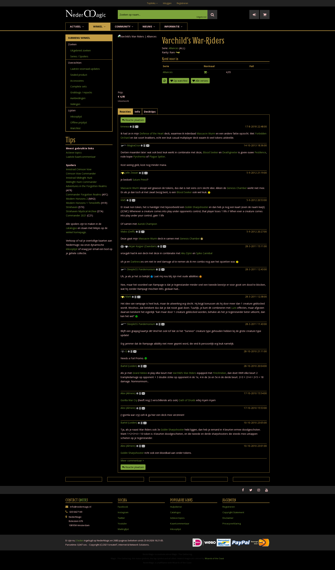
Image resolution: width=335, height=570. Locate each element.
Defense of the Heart (152, 133)
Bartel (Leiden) (129, 366)
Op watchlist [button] (180, 80)
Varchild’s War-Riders (184, 373)
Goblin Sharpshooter (196, 207)
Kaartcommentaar (179, 523)
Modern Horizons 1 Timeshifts (83, 203)
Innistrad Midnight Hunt (79, 177)
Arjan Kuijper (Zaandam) (143, 246)
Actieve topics (74, 152)
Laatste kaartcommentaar (81, 156)
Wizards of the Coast (214, 558)
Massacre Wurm (206, 133)
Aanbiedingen (77, 98)
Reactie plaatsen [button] (134, 120)
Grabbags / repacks (81, 92)
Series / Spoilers (79, 56)
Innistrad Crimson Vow (78, 169)
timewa (125, 126)
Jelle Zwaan (131, 172)
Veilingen (75, 104)
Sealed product (78, 74)
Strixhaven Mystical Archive (81, 211)
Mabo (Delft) (128, 231)
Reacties (125, 111)
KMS (123, 200)
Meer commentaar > (132, 460)
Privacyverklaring (231, 523)
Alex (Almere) (128, 393)
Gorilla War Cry (129, 400)
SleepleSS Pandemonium (141, 269)
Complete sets (78, 86)
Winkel (98, 26)
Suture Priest (140, 179)
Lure (233, 307)
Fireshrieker (219, 373)
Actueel (76, 26)
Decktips (150, 111)
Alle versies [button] (201, 80)
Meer (83, 499)
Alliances (173, 48)
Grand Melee (140, 373)
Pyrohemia (139, 156)
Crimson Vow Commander (81, 173)
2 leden (79, 540)
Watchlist (75, 128)
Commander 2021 (76, 215)
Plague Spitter (157, 156)
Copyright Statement (233, 512)
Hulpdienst (176, 506)
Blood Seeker (210, 152)
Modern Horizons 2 (77, 198)
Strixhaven (72, 207)
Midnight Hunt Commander (81, 182)
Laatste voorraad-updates (85, 68)
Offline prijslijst (78, 122)
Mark (128, 296)
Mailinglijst (123, 529)
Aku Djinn (186, 253)
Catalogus (175, 512)
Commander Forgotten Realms (83, 194)
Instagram (123, 512)
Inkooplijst (76, 116)
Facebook (123, 506)
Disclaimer (227, 517)
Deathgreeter (229, 152)
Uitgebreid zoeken (80, 50)
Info (137, 111)
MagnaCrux (133, 145)
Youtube (122, 523)
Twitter (121, 517)
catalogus (71, 228)
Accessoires (77, 80)
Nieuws (148, 26)
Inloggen (167, 3)
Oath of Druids (187, 400)
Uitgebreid (201, 17)
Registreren (182, 3)
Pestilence (260, 152)
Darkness (136, 261)
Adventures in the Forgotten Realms (86, 186)
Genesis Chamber (237, 188)
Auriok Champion (147, 223)
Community (123, 26)
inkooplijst (71, 249)
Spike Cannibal (204, 253)
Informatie (172, 26)
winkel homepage (76, 232)
